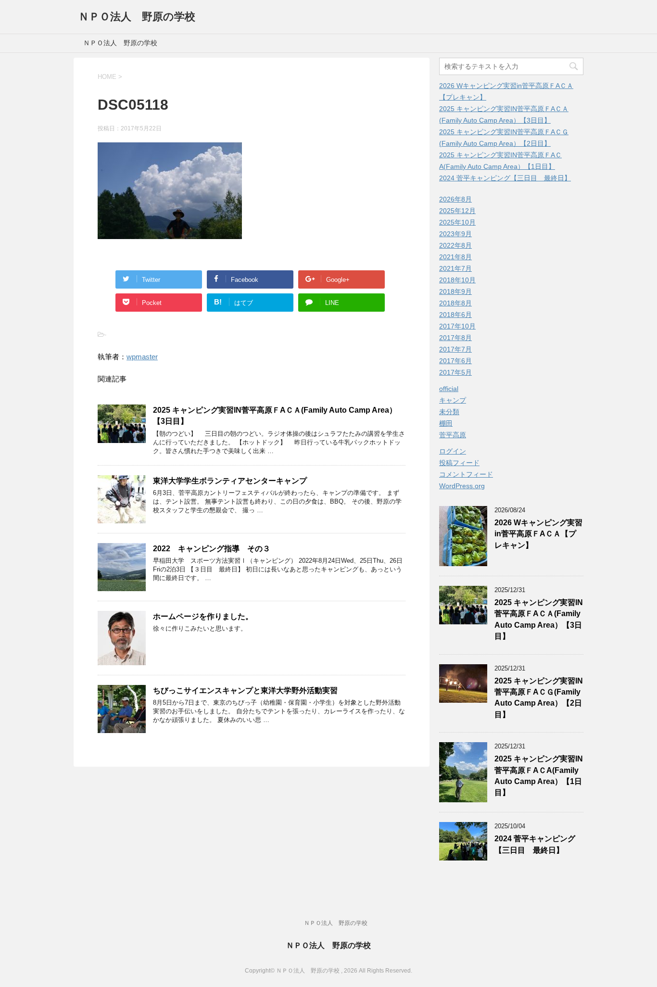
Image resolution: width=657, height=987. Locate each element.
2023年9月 (455, 234)
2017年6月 (455, 361)
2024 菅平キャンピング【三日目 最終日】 (505, 178)
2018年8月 (455, 303)
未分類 (449, 412)
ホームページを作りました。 (203, 616)
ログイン (452, 451)
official (448, 388)
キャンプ (452, 400)
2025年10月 (457, 222)
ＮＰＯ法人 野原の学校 (136, 17)
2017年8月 (455, 338)
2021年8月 (455, 257)
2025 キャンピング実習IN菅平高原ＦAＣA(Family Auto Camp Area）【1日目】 (538, 776)
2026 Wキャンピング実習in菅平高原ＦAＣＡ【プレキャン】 (538, 534)
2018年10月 (457, 280)
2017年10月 (457, 326)
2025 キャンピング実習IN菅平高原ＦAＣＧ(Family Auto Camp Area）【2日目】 (538, 698)
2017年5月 (455, 372)
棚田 (446, 423)
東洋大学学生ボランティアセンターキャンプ (230, 481)
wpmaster (142, 357)
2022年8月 (455, 245)
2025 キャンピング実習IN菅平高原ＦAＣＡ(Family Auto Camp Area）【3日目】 (538, 619)
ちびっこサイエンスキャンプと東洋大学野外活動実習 (245, 690)
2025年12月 (457, 211)
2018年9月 (455, 291)
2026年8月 (455, 199)
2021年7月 (455, 268)
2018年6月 (455, 314)
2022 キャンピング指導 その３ (211, 548)
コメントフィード (466, 474)
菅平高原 (452, 435)
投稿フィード (459, 463)
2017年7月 (455, 349)
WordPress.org (462, 486)
